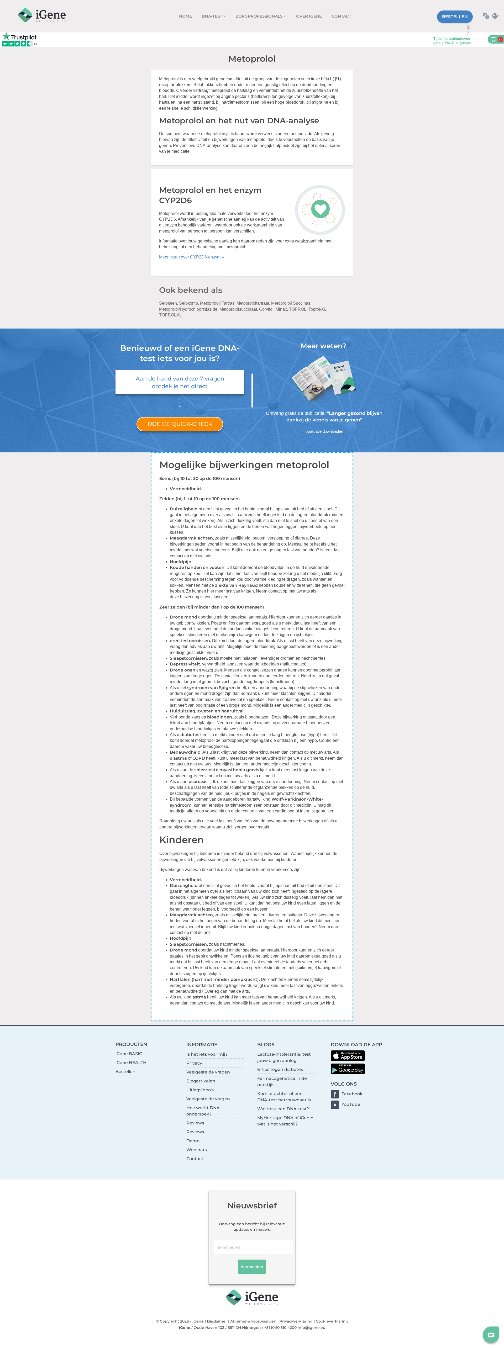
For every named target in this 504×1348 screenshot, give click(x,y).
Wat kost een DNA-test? (283, 1108)
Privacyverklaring (296, 1321)
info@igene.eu (311, 1327)
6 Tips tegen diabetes (280, 1069)
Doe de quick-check (180, 424)
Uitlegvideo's (200, 1089)
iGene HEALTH (131, 1062)
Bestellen (455, 16)
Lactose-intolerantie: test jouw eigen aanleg (284, 1057)
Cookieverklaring (332, 1321)
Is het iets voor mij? (207, 1054)
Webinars (196, 1149)
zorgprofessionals (260, 16)
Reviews (195, 1122)
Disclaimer (217, 1321)
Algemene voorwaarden (253, 1321)
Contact (341, 16)
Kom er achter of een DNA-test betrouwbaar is (284, 1096)
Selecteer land (498, 16)
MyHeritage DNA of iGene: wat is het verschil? (285, 1121)
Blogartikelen (200, 1081)
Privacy (194, 1063)
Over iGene (309, 16)
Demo (193, 1140)
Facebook (352, 1093)
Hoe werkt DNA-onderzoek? (203, 1111)
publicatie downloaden (324, 431)
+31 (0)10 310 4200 (280, 1327)
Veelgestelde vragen (208, 1072)
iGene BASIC (129, 1053)
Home (185, 16)
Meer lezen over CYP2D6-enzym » (191, 257)
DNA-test (212, 16)
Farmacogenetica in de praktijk (282, 1081)
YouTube (351, 1104)
